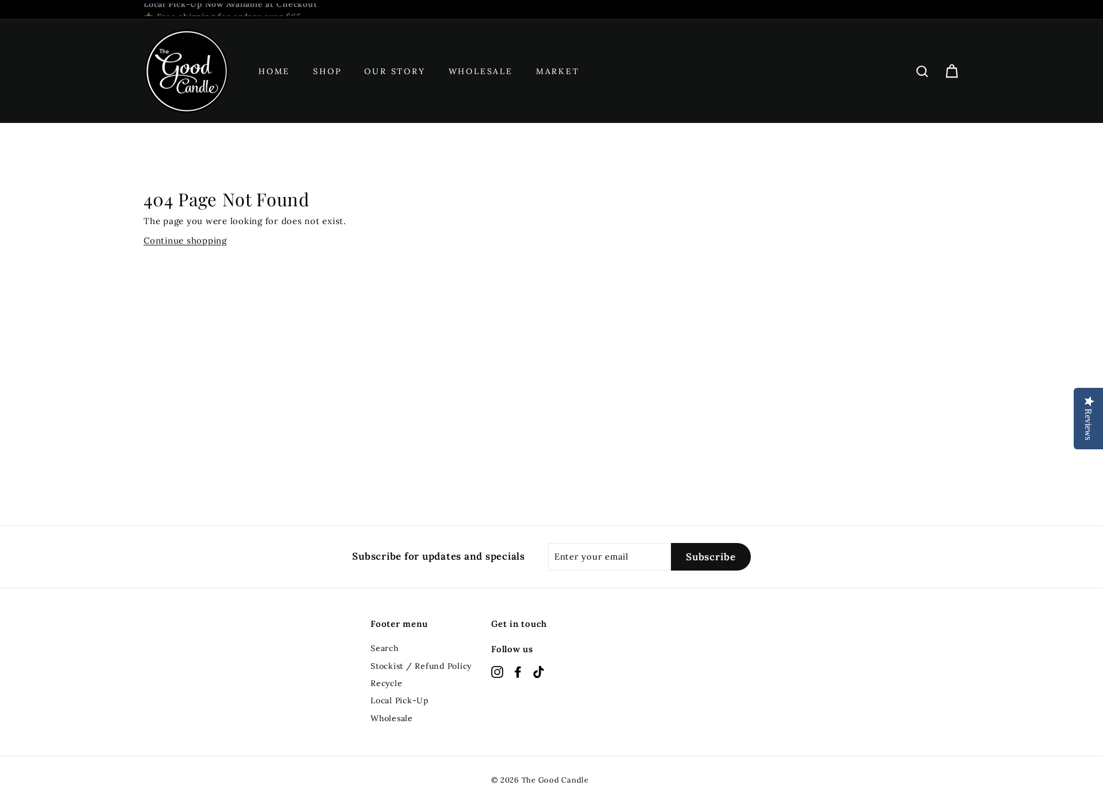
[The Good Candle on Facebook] (518, 671)
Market (558, 71)
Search (385, 648)
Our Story (394, 71)
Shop (327, 71)
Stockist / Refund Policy (421, 666)
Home (274, 71)
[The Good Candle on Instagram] (497, 671)
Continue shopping (185, 240)
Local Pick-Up (400, 700)
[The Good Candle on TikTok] (539, 671)
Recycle (386, 683)
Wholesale (481, 71)
